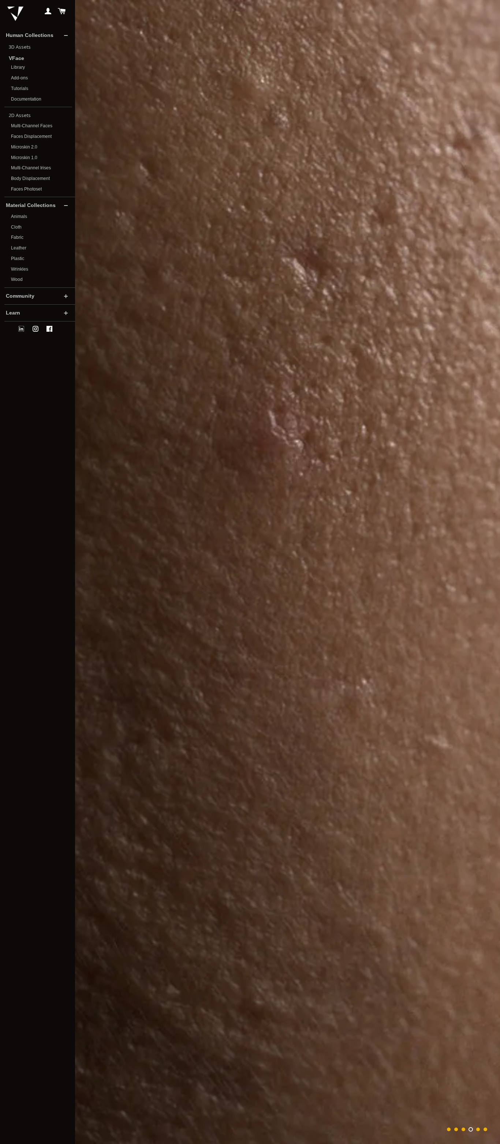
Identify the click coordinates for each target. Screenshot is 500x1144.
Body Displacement (30, 178)
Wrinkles (19, 269)
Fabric (17, 237)
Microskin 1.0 (24, 157)
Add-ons (19, 77)
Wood (17, 279)
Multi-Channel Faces (31, 125)
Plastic (17, 258)
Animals (19, 216)
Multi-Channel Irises (31, 167)
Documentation (26, 99)
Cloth (16, 227)
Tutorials (19, 88)
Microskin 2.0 (24, 147)
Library (18, 67)
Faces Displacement (31, 136)
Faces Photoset (26, 189)
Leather (18, 248)
